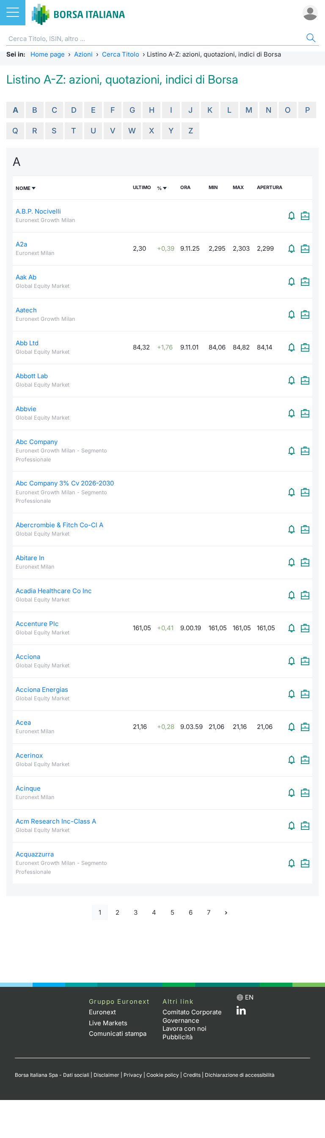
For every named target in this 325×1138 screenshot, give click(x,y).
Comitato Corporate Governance (192, 1016)
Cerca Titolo (120, 54)
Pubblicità (177, 1037)
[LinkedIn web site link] (241, 1012)
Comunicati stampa (117, 1034)
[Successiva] (226, 912)
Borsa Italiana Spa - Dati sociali (52, 1075)
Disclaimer (106, 1075)
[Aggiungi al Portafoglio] (305, 216)
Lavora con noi (184, 1028)
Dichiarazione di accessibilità (240, 1075)
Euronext (102, 1012)
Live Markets (108, 1023)
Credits (192, 1075)
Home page (47, 54)
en (249, 997)
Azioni (83, 54)
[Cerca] (310, 39)
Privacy (133, 1075)
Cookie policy (162, 1075)
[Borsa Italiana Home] (78, 12)
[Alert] (291, 216)
